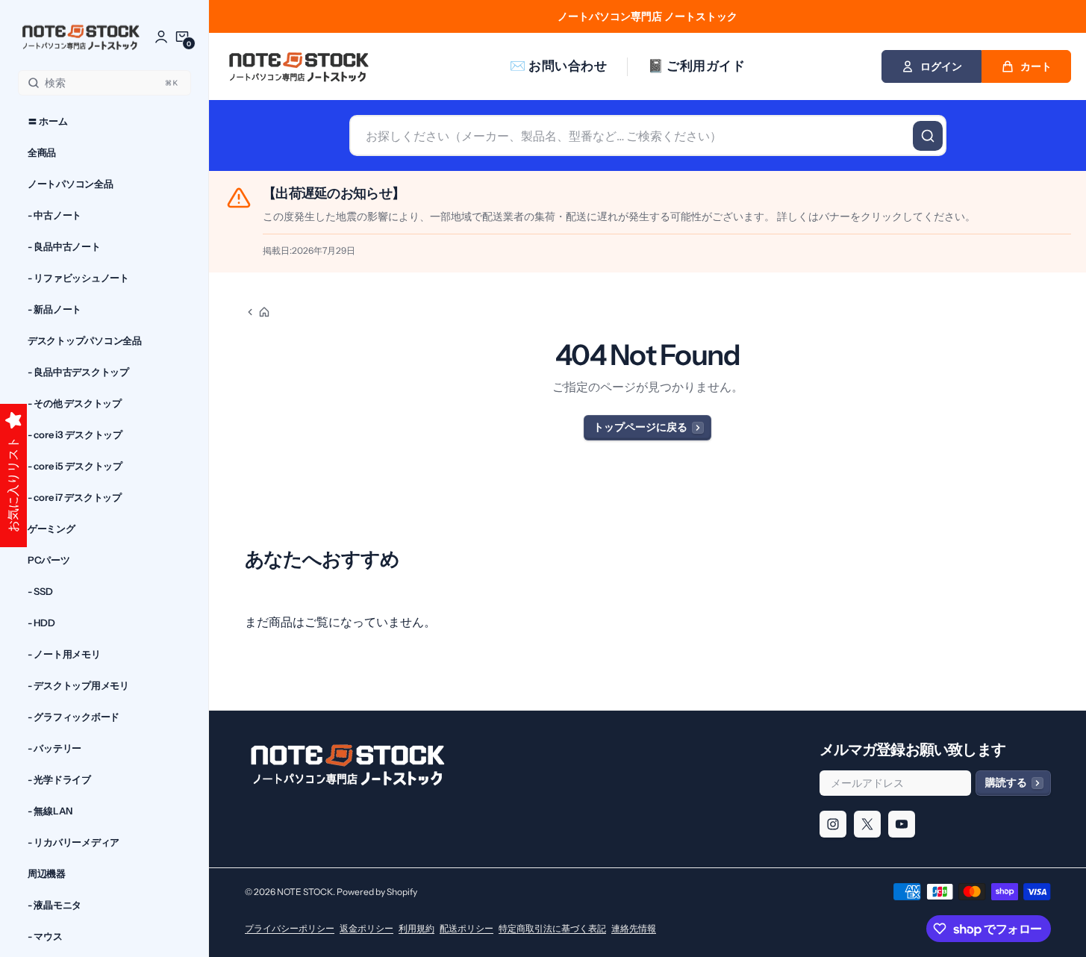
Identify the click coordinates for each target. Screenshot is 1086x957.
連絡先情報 (633, 928)
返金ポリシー (366, 928)
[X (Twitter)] (867, 824)
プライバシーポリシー (289, 928)
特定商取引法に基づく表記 (552, 928)
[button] (182, 37)
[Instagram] (833, 824)
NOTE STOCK (305, 891)
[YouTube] (901, 824)
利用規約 (416, 928)
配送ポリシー (466, 928)
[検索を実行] (928, 136)
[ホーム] (257, 312)
